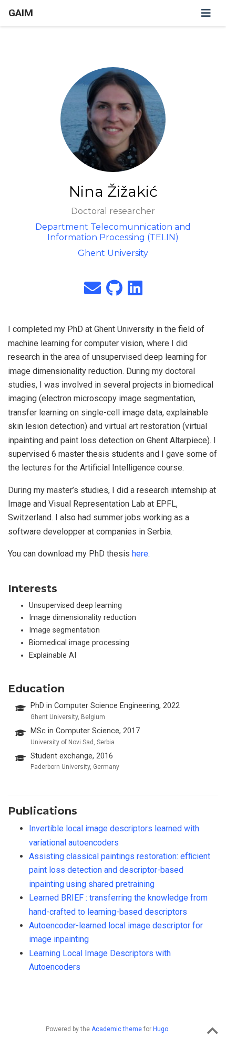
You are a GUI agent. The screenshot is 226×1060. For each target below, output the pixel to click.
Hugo (160, 1029)
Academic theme (116, 1029)
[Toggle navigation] (206, 13)
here (140, 554)
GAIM (20, 13)
